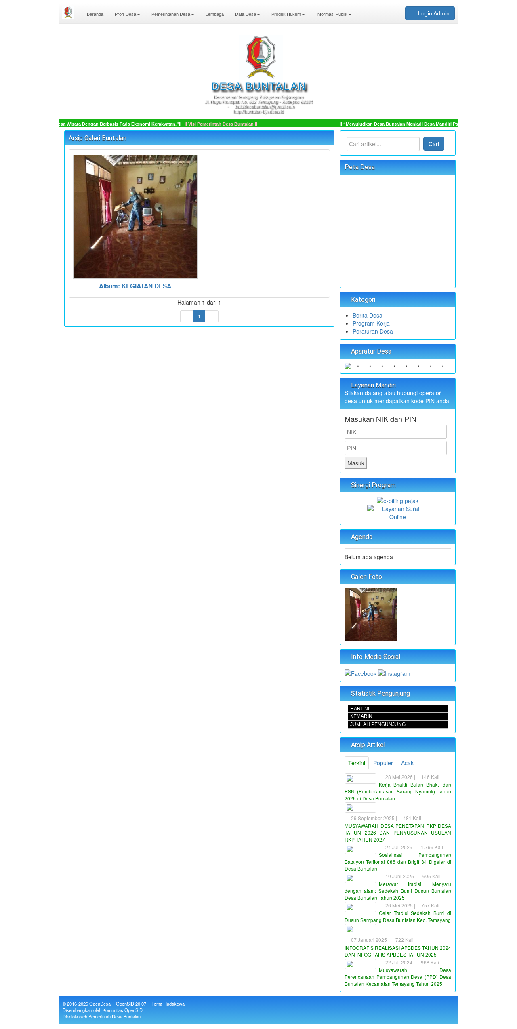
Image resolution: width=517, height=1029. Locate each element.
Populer (383, 763)
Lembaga (214, 14)
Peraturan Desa (373, 331)
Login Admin (433, 13)
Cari (434, 144)
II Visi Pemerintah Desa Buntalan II (210, 124)
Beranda (94, 14)
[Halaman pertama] (187, 316)
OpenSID (125, 1003)
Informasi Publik (331, 14)
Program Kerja (371, 323)
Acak (407, 763)
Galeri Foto (365, 577)
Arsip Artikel (367, 745)
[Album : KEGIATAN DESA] (371, 614)
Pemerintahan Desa (170, 14)
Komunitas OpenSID (123, 1010)
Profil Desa (124, 14)
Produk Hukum (285, 14)
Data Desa (245, 14)
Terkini (356, 763)
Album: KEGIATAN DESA (135, 286)
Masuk (355, 463)
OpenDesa (100, 1003)
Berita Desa (367, 315)
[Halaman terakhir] (212, 316)
